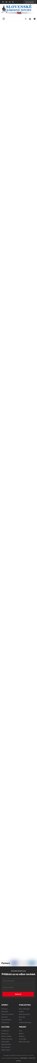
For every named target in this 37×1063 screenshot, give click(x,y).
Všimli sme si (5, 1022)
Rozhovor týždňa (6, 1036)
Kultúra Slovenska (6, 1039)
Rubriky (21, 1033)
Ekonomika (4, 1011)
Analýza (21, 1011)
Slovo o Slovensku (24, 1009)
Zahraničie (4, 1017)
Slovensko (4, 1009)
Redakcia (21, 1036)
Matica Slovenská (29, 2)
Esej (20, 1019)
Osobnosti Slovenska (25, 1022)
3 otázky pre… (5, 1031)
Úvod (20, 1031)
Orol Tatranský (5, 1047)
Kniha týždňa (5, 1041)
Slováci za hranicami (7, 1014)
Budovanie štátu (6, 1044)
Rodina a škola (5, 1050)
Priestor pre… (5, 1033)
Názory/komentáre (24, 1014)
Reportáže (22, 1017)
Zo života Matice (6, 1019)
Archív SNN (22, 1039)
